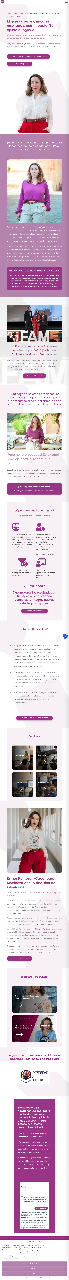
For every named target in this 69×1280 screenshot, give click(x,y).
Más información (34, 376)
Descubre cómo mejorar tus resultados (28, 56)
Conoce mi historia (19, 958)
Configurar (34, 1273)
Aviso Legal (48, 1277)
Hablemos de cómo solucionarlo (34, 718)
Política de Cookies (23, 1277)
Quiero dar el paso (20, 64)
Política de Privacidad (37, 1277)
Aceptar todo (34, 1263)
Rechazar (34, 1268)
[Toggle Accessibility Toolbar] (65, 636)
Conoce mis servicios (34, 611)
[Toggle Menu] (66, 2)
